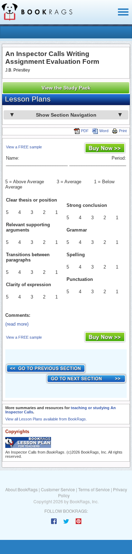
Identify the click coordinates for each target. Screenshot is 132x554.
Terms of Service (94, 489)
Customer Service (58, 489)
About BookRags (21, 489)
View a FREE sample (24, 147)
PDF (85, 131)
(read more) (17, 324)
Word (103, 131)
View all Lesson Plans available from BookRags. (46, 419)
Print (123, 131)
